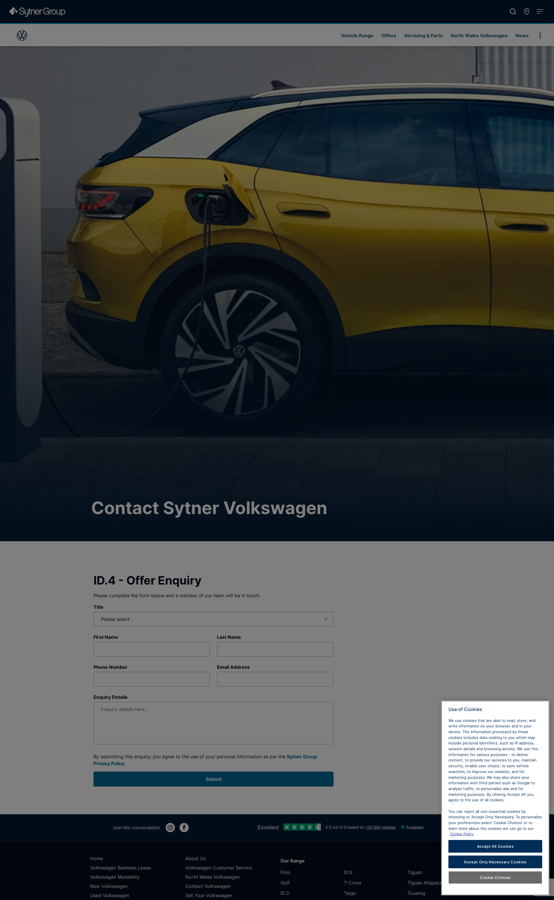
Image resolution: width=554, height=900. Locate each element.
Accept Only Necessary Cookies (495, 862)
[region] (495, 798)
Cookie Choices (495, 877)
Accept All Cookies (495, 846)
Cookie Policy (462, 834)
